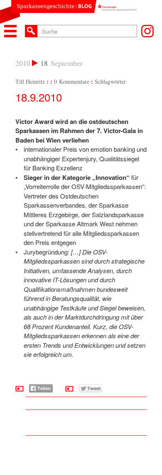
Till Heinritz (30, 81)
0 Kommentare (71, 81)
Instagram (147, 31)
